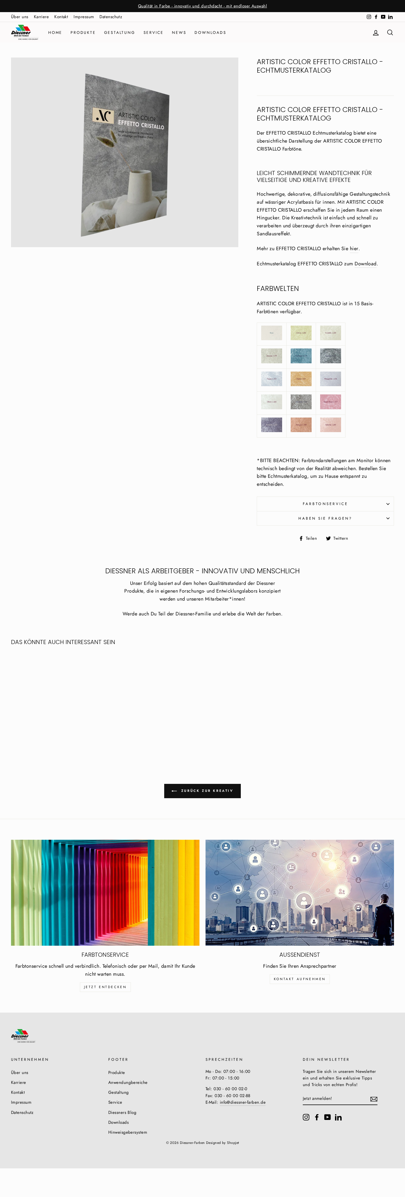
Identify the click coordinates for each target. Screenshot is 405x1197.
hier (354, 248)
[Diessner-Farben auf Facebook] (317, 1116)
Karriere (41, 17)
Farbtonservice (325, 503)
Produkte (83, 32)
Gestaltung (119, 32)
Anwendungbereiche (128, 1082)
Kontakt (61, 17)
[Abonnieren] (373, 1099)
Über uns (19, 17)
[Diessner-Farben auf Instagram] (306, 1116)
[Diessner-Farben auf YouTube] (327, 1116)
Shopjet (233, 1142)
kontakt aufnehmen (300, 979)
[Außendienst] (300, 893)
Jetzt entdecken (105, 987)
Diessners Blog (122, 1112)
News (179, 32)
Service (154, 32)
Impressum (84, 17)
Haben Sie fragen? (325, 518)
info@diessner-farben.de (243, 1102)
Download (366, 263)
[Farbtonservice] (105, 893)
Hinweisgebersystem (127, 1132)
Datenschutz (110, 17)
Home (55, 32)
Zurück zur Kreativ (206, 790)
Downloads (210, 32)
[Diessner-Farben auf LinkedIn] (338, 1116)
